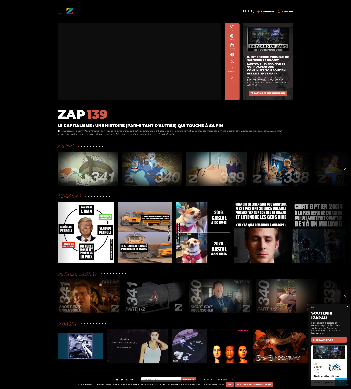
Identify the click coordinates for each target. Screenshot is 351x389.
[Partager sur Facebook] (232, 54)
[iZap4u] (69, 11)
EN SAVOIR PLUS (324, 340)
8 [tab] (99, 146)
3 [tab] (84, 146)
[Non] (347, 384)
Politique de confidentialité (254, 384)
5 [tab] (90, 146)
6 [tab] (93, 146)
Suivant (232, 81)
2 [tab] (81, 146)
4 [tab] (87, 146)
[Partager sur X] (232, 61)
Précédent (232, 72)
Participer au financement (269, 93)
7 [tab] (96, 146)
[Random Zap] (244, 11)
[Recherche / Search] (252, 11)
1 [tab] (78, 146)
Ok (230, 384)
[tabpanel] (88, 169)
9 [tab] (102, 146)
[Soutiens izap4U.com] (248, 11)
